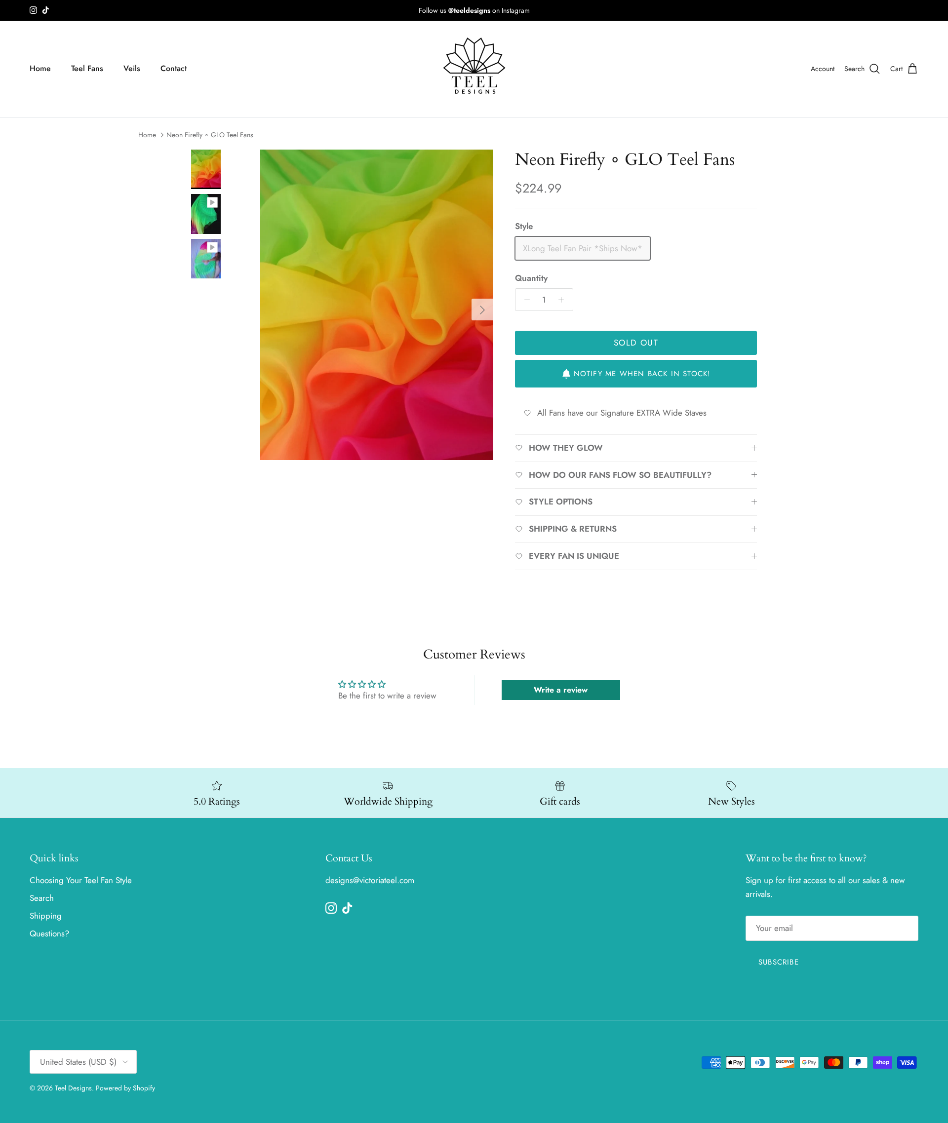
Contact (173, 68)
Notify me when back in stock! (642, 373)
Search (42, 898)
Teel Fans (87, 68)
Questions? (49, 933)
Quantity (531, 278)
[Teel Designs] (474, 69)
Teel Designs (73, 1088)
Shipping (46, 916)
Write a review (561, 690)
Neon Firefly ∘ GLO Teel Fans (209, 135)
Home (40, 68)
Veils (131, 68)
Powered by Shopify (125, 1088)
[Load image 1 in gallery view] (376, 305)
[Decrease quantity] (524, 299)
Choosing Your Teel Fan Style (81, 880)
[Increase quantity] (564, 299)
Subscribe (778, 962)
